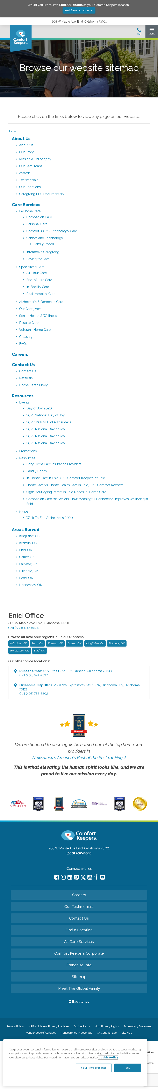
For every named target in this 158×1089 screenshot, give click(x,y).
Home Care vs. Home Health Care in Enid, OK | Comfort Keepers (74, 485)
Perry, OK (26, 578)
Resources (23, 395)
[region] (75, 1062)
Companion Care (39, 217)
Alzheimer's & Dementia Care (41, 302)
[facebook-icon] (56, 877)
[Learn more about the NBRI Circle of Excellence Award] (140, 809)
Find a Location (79, 930)
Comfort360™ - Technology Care (51, 231)
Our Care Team (30, 166)
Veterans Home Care (35, 330)
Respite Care (28, 323)
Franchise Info (79, 965)
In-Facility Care (37, 287)
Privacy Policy (15, 1026)
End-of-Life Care (39, 280)
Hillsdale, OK (28, 571)
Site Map (127, 1032)
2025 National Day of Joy (45, 443)
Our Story (26, 152)
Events (24, 402)
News (23, 512)
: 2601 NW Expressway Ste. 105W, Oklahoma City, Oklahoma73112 (79, 689)
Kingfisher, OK (29, 536)
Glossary (26, 337)
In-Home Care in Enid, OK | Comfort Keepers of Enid (65, 478)
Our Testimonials (79, 906)
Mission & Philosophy (35, 159)
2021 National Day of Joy (45, 415)
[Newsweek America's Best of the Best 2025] (59, 810)
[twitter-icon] (83, 877)
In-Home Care (30, 211)
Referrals (26, 378)
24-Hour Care (36, 273)
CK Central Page (107, 1032)
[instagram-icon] (63, 877)
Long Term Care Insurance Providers (53, 464)
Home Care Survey (33, 385)
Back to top (80, 1001)
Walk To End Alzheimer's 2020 (49, 518)
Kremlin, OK (28, 543)
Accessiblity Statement (138, 1026)
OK (128, 1067)
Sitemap (79, 977)
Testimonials (28, 180)
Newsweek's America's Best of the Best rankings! (79, 757)
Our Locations (30, 187)
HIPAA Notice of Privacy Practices (49, 1026)
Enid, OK (25, 550)
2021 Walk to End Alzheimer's (48, 422)
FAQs (23, 344)
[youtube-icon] (89, 877)
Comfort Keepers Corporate (79, 953)
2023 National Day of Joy (45, 436)
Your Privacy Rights (107, 1026)
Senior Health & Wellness (38, 316)
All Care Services (79, 941)
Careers (20, 354)
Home (12, 131)
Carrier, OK (27, 557)
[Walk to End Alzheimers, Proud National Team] (99, 804)
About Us (21, 138)
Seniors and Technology (44, 238)
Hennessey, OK (30, 585)
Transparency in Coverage (76, 1032)
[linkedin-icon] (69, 877)
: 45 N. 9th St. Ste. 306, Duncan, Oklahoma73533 (65, 673)
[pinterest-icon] (76, 877)
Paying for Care (38, 259)
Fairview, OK (28, 564)
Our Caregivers (30, 309)
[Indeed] (96, 877)
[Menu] (151, 32)
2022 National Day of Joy (45, 429)
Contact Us (23, 364)
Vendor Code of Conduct (41, 1032)
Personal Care (36, 224)
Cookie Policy (82, 1026)
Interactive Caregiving (42, 252)
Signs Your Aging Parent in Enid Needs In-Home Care (66, 492)
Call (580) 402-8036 (23, 628)
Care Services (26, 204)
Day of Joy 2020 (39, 408)
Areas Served (26, 529)
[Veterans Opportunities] (18, 808)
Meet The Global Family (79, 988)
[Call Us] (139, 32)
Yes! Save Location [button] (77, 10)
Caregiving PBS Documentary (41, 194)
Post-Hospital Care (40, 294)
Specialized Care (31, 267)
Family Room (44, 244)
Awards (24, 173)
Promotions (28, 451)
